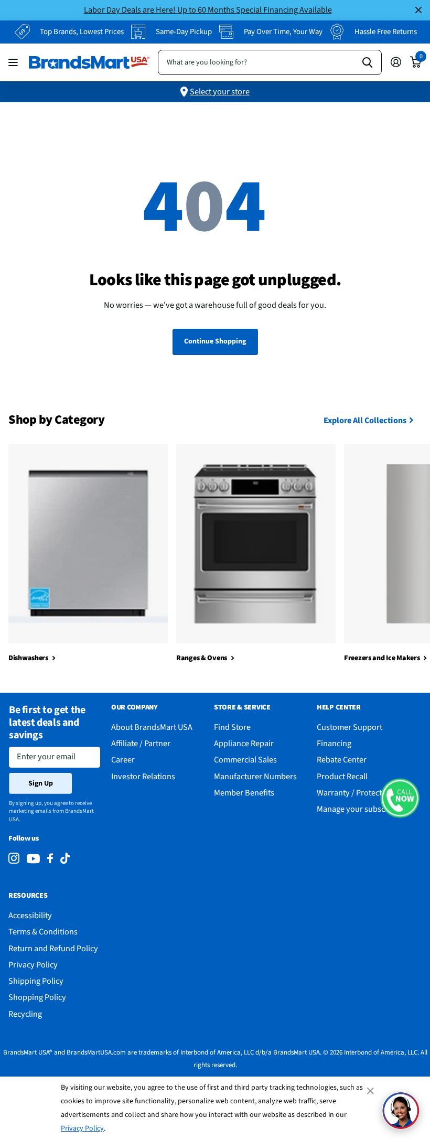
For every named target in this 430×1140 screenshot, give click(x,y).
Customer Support (349, 727)
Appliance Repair (244, 743)
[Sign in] (395, 62)
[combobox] (270, 62)
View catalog (14, 62)
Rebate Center (342, 760)
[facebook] (50, 859)
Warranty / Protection (355, 793)
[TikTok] (65, 858)
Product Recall (342, 776)
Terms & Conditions (43, 932)
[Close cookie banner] (371, 1090)
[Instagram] (13, 858)
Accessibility (30, 915)
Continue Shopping (215, 341)
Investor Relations (143, 776)
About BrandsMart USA (151, 727)
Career (123, 760)
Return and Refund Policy (53, 948)
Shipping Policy (35, 981)
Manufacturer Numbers (255, 776)
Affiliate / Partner (140, 743)
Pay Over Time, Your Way (283, 31)
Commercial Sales (245, 760)
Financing (334, 743)
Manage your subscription (363, 809)
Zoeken (367, 62)
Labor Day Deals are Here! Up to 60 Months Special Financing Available (208, 10)
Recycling (25, 1014)
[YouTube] (33, 858)
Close (418, 10)
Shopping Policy (37, 997)
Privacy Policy (82, 1128)
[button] (400, 798)
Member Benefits (244, 793)
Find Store (232, 727)
